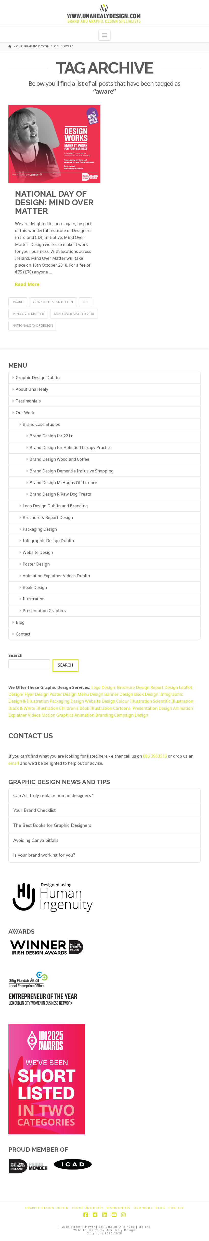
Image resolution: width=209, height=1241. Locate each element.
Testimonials (28, 401)
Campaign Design (131, 715)
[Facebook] (85, 1215)
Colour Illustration (134, 701)
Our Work (25, 412)
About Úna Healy (32, 389)
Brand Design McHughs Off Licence (63, 482)
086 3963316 (155, 756)
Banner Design (118, 694)
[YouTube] (114, 1215)
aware (17, 302)
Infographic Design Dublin (48, 540)
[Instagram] (123, 1215)
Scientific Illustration (173, 701)
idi (85, 302)
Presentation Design (152, 708)
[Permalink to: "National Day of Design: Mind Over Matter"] (54, 144)
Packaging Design (40, 529)
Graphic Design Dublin (53, 302)
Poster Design (36, 564)
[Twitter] (95, 1215)
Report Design (164, 687)
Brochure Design (133, 687)
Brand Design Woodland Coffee (59, 459)
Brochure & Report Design (48, 517)
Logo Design (104, 687)
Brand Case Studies (41, 424)
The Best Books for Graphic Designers (52, 825)
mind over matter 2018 (74, 313)
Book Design (35, 587)
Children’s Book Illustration (86, 708)
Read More (27, 284)
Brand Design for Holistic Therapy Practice (71, 447)
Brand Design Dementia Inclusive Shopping (71, 471)
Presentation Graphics (44, 610)
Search (15, 655)
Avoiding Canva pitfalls (35, 840)
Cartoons (122, 708)
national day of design (32, 325)
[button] (104, 35)
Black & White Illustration (33, 708)
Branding (104, 715)
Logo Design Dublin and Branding (55, 506)
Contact (23, 634)
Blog (20, 622)
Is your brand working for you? (44, 855)
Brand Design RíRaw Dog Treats (60, 494)
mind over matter (28, 313)
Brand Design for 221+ (51, 436)
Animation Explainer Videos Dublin (56, 576)
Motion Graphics (57, 715)
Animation (84, 715)
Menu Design (90, 694)
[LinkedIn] (104, 1215)
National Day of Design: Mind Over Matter (54, 202)
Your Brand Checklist (34, 810)
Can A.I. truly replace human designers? (53, 795)
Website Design (38, 552)
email (13, 763)
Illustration (34, 599)
